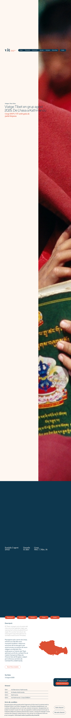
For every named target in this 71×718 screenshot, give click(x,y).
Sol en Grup (54, 50)
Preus (43, 617)
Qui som (41, 50)
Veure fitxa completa (13, 667)
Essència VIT (35, 50)
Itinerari (33, 617)
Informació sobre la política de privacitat (27, 715)
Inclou (55, 617)
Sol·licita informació (62, 683)
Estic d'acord (59, 708)
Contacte (48, 50)
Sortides (21, 617)
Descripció (10, 617)
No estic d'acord (59, 713)
